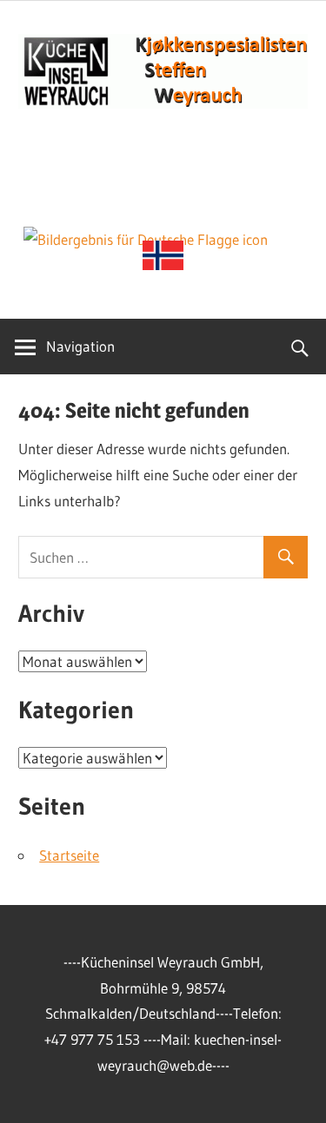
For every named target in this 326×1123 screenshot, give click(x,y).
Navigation (80, 346)
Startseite (69, 855)
